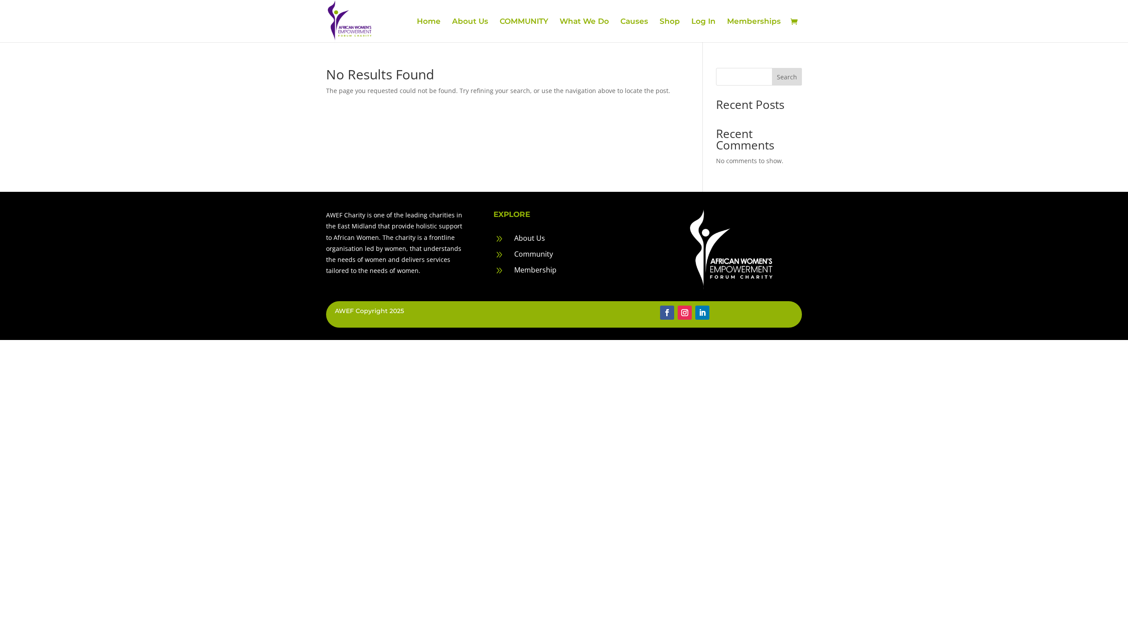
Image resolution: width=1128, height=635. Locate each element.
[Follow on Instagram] (685, 313)
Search (787, 77)
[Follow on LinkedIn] (702, 313)
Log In (703, 22)
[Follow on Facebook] (667, 313)
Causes (634, 22)
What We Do (584, 22)
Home (429, 22)
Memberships (754, 22)
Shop (670, 22)
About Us (470, 22)
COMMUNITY (524, 22)
